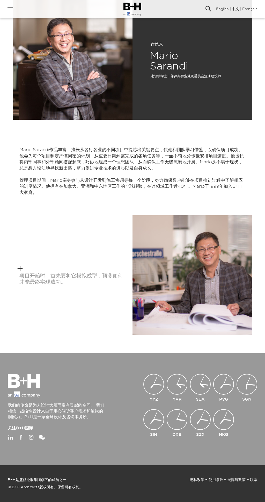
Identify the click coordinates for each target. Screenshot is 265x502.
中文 (235, 9)
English (222, 9)
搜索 (208, 9)
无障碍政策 (236, 480)
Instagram (31, 437)
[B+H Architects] (132, 9)
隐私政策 (197, 480)
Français (249, 9)
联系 (253, 480)
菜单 (10, 9)
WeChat (41, 437)
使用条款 (216, 480)
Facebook (20, 437)
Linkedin (10, 437)
